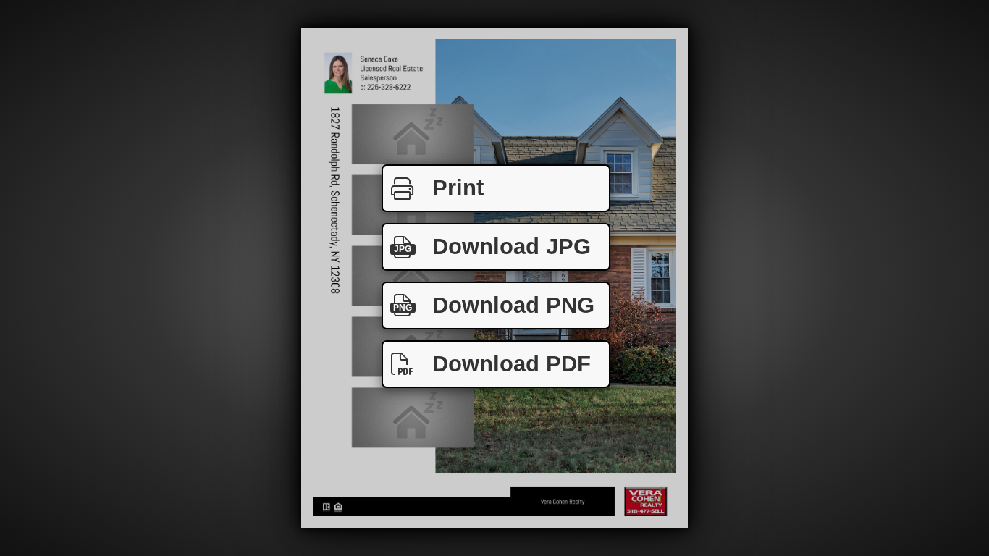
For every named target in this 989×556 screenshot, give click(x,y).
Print (458, 188)
